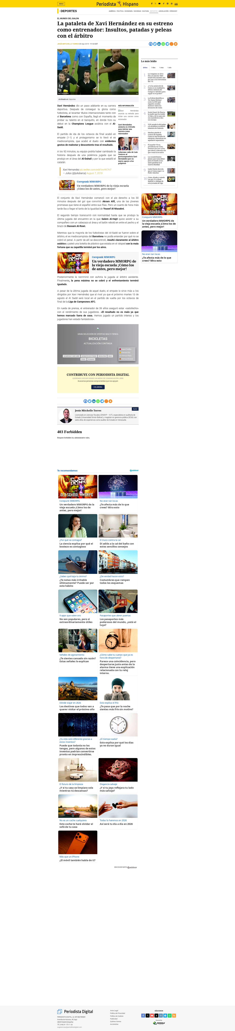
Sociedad (137, 11)
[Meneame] (171, 44)
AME (176, 4)
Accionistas (114, 1024)
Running (91, 359)
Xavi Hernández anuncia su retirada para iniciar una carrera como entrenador (126, 129)
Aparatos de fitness (89, 356)
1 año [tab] (169, 67)
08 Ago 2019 (84, 44)
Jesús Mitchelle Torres (68, 44)
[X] (155, 3)
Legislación (164, 11)
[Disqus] (98, 905)
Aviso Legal (114, 1010)
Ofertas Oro (125, 352)
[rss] (174, 1016)
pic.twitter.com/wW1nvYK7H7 (95, 169)
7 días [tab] (153, 67)
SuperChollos (126, 349)
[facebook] (143, 1016)
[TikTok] (163, 3)
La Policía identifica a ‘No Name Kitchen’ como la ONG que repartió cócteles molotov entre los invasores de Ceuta (156, 103)
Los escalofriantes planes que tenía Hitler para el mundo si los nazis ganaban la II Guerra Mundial (156, 161)
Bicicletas (102, 356)
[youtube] (152, 1016)
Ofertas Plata (126, 356)
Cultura (145, 11)
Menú (61, 4)
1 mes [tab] (161, 67)
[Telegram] (167, 44)
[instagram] (161, 1016)
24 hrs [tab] (145, 67)
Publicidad (113, 1019)
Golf (110, 356)
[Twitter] (155, 44)
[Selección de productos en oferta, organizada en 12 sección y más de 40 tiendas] (98, 328)
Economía (129, 11)
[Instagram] (167, 3)
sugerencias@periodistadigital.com (69, 1027)
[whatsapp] (171, 3)
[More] (175, 44)
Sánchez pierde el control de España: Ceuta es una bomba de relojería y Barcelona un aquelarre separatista (157, 136)
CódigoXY (173, 11)
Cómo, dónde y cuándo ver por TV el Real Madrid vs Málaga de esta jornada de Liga (156, 180)
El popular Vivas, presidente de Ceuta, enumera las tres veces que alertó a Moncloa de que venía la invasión (157, 148)
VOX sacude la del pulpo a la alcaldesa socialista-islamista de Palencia (157, 126)
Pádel (83, 359)
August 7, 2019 (94, 173)
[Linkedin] (159, 44)
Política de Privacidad (117, 1013)
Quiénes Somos (115, 1021)
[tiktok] (156, 1016)
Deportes (69, 11)
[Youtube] (159, 3)
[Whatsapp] (163, 44)
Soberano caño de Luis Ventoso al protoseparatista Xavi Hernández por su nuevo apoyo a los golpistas (128, 157)
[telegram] (165, 1016)
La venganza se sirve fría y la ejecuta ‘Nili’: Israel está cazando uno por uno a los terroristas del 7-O (157, 77)
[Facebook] (151, 3)
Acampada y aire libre (71, 356)
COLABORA (98, 387)
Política (120, 11)
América (112, 11)
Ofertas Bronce (127, 359)
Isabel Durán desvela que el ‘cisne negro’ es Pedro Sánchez (156, 171)
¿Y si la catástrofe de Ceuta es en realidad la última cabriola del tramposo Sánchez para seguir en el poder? (156, 90)
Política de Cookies (116, 1016)
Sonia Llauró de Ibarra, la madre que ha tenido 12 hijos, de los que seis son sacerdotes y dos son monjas (156, 116)
